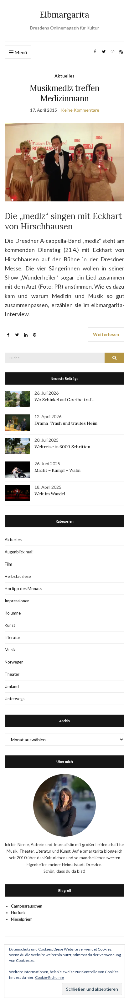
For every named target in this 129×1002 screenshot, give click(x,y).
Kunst (10, 625)
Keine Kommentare (80, 110)
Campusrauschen (26, 906)
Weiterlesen (106, 334)
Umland (12, 686)
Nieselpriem (22, 919)
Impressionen (17, 600)
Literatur (12, 637)
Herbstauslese (18, 576)
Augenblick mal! (19, 551)
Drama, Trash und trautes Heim (65, 423)
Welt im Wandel (50, 494)
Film (8, 564)
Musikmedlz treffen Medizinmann (64, 93)
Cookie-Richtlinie (49, 977)
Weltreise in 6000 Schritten (62, 447)
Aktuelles (64, 75)
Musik (10, 649)
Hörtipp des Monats (23, 588)
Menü (20, 52)
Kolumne (13, 613)
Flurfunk (18, 912)
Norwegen (14, 661)
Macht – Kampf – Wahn (57, 470)
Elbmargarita (64, 14)
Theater (12, 674)
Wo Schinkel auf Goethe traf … (64, 399)
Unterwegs (14, 698)
